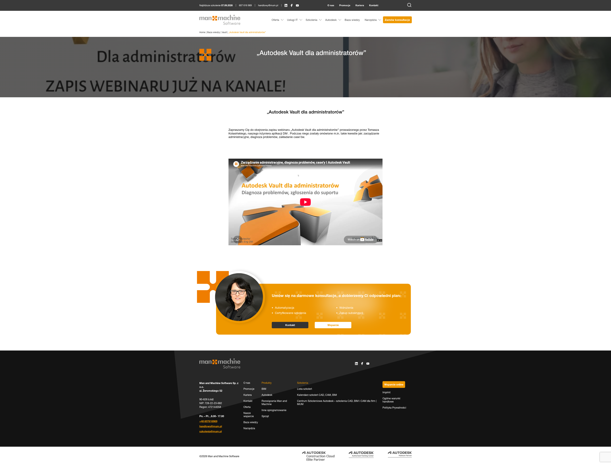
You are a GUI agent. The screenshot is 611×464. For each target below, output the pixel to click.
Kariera (359, 5)
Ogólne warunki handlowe (391, 400)
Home (202, 32)
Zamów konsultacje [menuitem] (397, 19)
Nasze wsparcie (248, 414)
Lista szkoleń (304, 388)
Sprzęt (265, 416)
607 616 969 (245, 5)
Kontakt (373, 5)
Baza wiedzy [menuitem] (352, 19)
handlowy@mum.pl (268, 5)
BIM (264, 388)
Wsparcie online (393, 384)
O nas (330, 5)
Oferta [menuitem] (275, 19)
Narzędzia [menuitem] (371, 19)
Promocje (344, 5)
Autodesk (267, 394)
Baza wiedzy (213, 32)
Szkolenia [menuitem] (311, 19)
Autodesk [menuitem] (331, 19)
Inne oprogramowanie (274, 410)
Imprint (386, 392)
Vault (224, 32)
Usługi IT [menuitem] (292, 19)
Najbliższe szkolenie (216, 5)
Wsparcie (333, 325)
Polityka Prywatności (394, 407)
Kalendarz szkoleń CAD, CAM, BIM (317, 394)
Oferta (247, 407)
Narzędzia (249, 428)
